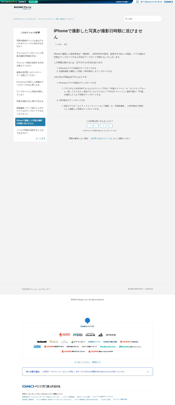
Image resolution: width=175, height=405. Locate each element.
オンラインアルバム (46, 19)
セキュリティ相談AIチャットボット (103, 396)
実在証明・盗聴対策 (28, 399)
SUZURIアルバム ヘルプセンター (24, 19)
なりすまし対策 (105, 399)
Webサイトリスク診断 (83, 397)
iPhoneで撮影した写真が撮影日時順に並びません (29, 122)
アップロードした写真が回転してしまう (30, 93)
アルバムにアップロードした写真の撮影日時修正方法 (30, 54)
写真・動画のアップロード (65, 19)
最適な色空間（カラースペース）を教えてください (29, 73)
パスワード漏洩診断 (68, 397)
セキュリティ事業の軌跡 (120, 399)
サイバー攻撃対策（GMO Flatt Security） (87, 399)
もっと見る (40, 138)
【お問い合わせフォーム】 (101, 138)
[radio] (92, 126)
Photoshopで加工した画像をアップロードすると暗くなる (30, 83)
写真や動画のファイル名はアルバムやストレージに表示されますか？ (30, 43)
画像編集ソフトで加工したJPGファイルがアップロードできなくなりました (30, 111)
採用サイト (96, 362)
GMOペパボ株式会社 (146, 289)
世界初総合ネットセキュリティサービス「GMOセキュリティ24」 (41, 397)
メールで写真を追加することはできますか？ (30, 131)
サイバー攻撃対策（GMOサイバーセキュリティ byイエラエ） (54, 399)
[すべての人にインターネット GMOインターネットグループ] (157, 2)
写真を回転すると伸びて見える (30, 101)
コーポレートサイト (82, 362)
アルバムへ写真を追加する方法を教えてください (30, 64)
